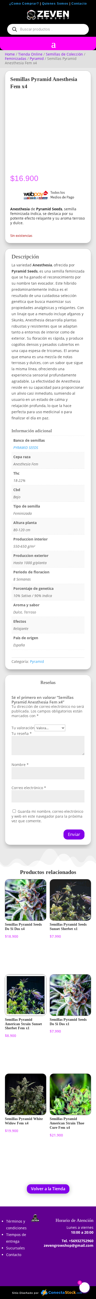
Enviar (74, 834)
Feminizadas (15, 58)
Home (10, 54)
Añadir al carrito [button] (20, 955)
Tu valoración (23, 727)
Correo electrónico (29, 787)
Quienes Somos (55, 3)
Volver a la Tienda (48, 1189)
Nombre (20, 764)
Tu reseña (22, 733)
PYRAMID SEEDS (25, 447)
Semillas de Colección (64, 54)
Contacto (79, 3)
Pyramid (37, 58)
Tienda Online (30, 54)
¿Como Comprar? (24, 3)
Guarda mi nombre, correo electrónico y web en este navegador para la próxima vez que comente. (47, 816)
